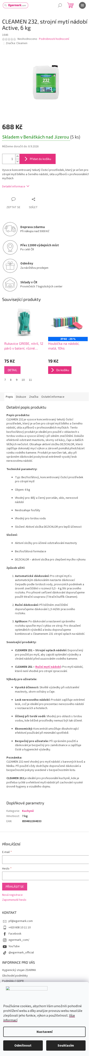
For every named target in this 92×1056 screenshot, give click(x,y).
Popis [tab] (9, 397)
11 (30, 380)
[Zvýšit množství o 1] (17, 156)
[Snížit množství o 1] (17, 161)
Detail (12, 370)
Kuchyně (28, 811)
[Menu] (82, 5)
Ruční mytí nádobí (48, 667)
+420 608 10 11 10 (20, 927)
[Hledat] (60, 5)
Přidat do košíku (40, 159)
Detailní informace (13, 186)
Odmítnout (22, 1045)
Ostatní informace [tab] (52, 397)
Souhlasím (66, 1045)
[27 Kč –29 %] (68, 322)
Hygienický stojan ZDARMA (19, 970)
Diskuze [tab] (21, 397)
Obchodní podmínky (15, 976)
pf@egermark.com (21, 921)
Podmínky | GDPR (13, 981)
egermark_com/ (19, 940)
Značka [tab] (33, 397)
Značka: (16, 43)
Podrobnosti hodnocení (54, 39)
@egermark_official (21, 952)
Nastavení (44, 1031)
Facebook (15, 934)
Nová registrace (12, 895)
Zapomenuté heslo (14, 900)
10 (23, 380)
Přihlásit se (15, 886)
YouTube (14, 946)
